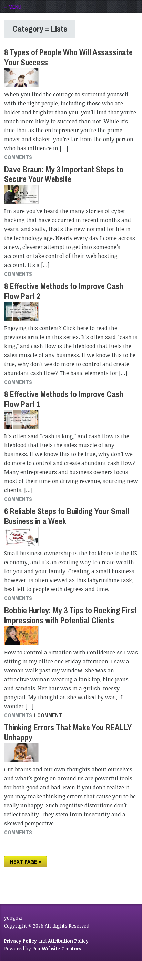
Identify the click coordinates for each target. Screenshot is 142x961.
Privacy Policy (20, 941)
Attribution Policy (68, 941)
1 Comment (47, 715)
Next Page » (25, 861)
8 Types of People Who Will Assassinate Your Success (68, 57)
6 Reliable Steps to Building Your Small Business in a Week (66, 516)
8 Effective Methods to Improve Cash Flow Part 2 (63, 290)
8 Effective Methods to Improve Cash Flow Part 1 (63, 399)
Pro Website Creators (56, 948)
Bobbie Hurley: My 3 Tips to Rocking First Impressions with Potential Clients (70, 615)
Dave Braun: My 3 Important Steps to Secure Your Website (63, 174)
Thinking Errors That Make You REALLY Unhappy (68, 732)
